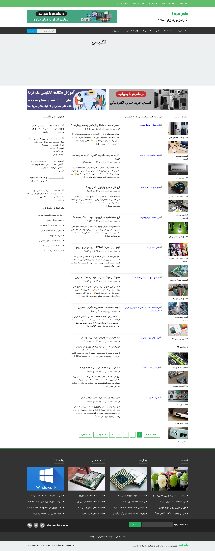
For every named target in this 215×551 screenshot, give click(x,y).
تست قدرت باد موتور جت (52, 245)
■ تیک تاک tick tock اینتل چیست (132, 496)
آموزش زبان (116, 30)
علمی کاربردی (182, 30)
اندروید (184, 460)
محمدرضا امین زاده (109, 129)
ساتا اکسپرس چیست (180, 386)
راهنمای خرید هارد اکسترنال (181, 158)
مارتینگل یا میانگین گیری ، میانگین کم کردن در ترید (97, 278)
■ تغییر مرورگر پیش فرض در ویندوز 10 (48, 513)
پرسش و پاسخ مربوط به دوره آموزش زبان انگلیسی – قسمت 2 (37, 142)
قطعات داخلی (98, 460)
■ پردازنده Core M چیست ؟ (135, 501)
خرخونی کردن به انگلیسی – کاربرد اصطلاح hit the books (38, 129)
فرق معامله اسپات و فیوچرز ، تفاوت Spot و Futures (96, 217)
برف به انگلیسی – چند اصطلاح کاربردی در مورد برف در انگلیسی (37, 194)
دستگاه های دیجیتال (164, 30)
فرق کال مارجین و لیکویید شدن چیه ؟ (103, 187)
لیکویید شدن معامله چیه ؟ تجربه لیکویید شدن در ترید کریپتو (96, 156)
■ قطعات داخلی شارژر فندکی (93, 513)
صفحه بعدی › (101, 434)
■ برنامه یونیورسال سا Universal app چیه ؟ (45, 507)
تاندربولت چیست (181, 423)
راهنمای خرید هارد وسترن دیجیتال (178, 260)
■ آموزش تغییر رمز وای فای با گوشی (173, 507)
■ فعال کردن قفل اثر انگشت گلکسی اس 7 (171, 513)
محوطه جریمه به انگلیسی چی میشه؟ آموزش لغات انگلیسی (38, 164)
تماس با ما (137, 3)
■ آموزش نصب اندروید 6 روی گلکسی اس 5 (170, 496)
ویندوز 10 (59, 460)
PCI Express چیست (180, 367)
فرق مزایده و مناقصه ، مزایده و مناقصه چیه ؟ (100, 368)
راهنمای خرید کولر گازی (179, 177)
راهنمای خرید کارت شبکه (179, 280)
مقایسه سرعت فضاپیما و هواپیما (50, 215)
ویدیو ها (146, 30)
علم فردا (180, 14)
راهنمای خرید (131, 30)
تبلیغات (182, 3)
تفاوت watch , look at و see (50, 225)
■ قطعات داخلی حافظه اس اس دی (91, 501)
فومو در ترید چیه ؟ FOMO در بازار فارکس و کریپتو (98, 248)
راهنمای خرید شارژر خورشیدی (181, 216)
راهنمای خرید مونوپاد (180, 298)
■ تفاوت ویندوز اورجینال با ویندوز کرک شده (46, 496)
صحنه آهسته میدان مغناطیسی (50, 240)
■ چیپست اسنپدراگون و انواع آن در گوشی (130, 513)
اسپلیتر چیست (183, 442)
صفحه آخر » (85, 434)
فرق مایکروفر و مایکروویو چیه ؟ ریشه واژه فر (100, 338)
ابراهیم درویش (111, 311)
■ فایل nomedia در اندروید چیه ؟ (174, 501)
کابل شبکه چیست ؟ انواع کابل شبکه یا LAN (100, 398)
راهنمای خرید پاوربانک (179, 339)
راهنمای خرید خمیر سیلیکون (181, 319)
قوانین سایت (121, 3)
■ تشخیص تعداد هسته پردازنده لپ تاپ (130, 507)
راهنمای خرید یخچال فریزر (178, 137)
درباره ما (152, 3)
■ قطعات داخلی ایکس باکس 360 (91, 507)
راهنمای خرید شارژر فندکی (178, 196)
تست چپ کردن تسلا (54, 220)
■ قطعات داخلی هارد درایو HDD (92, 496)
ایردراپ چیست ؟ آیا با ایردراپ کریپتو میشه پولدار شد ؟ (95, 125)
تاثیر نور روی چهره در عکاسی (51, 230)
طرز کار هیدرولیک (55, 235)
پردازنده (143, 460)
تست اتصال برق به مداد (53, 250)
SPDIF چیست (182, 404)
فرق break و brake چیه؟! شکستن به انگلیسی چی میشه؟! (38, 180)
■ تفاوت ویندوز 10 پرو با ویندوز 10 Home (46, 501)
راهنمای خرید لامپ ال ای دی (178, 238)
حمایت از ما (167, 3)
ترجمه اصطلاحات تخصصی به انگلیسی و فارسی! (99, 308)
